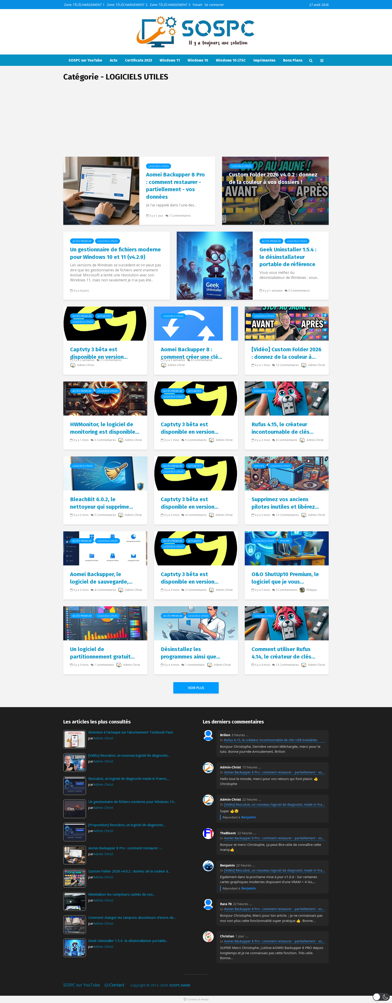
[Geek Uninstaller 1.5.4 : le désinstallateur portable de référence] (215, 265)
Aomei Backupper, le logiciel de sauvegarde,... (101, 578)
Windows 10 (198, 60)
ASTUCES (259, 466)
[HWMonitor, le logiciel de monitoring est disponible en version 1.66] (105, 398)
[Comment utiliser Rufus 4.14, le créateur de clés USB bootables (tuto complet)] (287, 622)
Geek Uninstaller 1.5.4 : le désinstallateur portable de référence (288, 256)
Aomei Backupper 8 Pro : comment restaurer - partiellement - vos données (175, 185)
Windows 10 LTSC (231, 60)
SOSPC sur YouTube (85, 60)
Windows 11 (170, 60)
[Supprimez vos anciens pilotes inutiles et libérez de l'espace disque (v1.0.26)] (287, 473)
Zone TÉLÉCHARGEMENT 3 (170, 4)
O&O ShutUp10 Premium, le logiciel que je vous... (285, 578)
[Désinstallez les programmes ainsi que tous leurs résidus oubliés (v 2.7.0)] (196, 622)
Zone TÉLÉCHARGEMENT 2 (127, 4)
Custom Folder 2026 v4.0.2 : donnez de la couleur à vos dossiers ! (273, 178)
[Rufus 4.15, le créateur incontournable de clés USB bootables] (287, 398)
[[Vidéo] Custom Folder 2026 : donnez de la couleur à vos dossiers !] (287, 323)
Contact (116, 985)
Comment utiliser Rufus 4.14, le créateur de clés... (283, 653)
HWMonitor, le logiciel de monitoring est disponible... (104, 428)
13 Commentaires (287, 665)
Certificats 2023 (138, 60)
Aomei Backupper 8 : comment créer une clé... (191, 353)
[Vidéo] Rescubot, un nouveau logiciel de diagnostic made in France (274, 804)
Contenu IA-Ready (198, 999)
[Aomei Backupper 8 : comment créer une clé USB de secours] (196, 323)
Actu (113, 60)
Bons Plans (292, 60)
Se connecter (214, 4)
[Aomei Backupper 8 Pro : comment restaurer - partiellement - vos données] (101, 190)
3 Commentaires (299, 290)
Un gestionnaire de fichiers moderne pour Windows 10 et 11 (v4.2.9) (115, 253)
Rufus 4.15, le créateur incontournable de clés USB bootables (270, 740)
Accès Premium (82, 241)
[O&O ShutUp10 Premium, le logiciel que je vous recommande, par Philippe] (287, 547)
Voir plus (196, 688)
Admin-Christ (85, 365)
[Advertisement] (196, 122)
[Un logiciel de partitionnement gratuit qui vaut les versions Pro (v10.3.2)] (105, 622)
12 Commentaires (287, 365)
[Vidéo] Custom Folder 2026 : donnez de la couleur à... (286, 353)
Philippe (285, 540)
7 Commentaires (180, 216)
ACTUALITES (104, 316)
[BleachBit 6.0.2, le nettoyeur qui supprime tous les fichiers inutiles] (105, 473)
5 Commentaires (195, 440)
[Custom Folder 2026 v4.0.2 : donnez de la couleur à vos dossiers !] (275, 190)
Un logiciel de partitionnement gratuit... (102, 653)
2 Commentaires (111, 360)
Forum (197, 4)
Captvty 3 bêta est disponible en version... (99, 353)
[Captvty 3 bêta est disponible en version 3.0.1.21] (196, 547)
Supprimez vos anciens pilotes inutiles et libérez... (285, 503)
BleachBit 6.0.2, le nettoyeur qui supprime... (101, 503)
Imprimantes (264, 60)
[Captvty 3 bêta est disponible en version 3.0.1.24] (196, 398)
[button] (381, 997)
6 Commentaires (201, 360)
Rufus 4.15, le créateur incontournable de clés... (283, 428)
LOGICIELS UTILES (159, 166)
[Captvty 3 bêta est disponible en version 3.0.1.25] (105, 323)
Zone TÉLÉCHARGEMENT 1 (84, 4)
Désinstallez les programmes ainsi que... (190, 653)
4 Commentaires (195, 515)
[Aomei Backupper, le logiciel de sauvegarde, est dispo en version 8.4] (105, 547)
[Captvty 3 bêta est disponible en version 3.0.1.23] (196, 473)
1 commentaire (104, 665)
